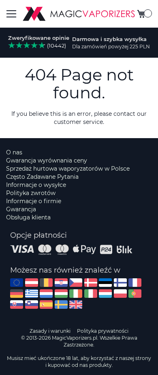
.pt (134, 293)
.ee (105, 282)
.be (46, 282)
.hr (61, 282)
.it (90, 293)
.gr (31, 293)
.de (16, 293)
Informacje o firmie (33, 201)
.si (31, 304)
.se (61, 304)
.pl (120, 293)
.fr (134, 282)
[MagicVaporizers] (79, 14)
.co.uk (75, 304)
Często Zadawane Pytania (42, 176)
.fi (120, 282)
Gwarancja (21, 209)
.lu (105, 293)
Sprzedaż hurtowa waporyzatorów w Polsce (68, 168)
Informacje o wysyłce (36, 185)
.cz (75, 282)
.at (31, 282)
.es (46, 304)
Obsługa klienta (28, 217)
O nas (14, 152)
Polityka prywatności (102, 331)
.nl (46, 293)
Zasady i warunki (50, 331)
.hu (61, 293)
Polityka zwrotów (31, 193)
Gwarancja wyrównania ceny (46, 160)
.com (16, 282)
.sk (16, 304)
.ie (75, 293)
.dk (90, 282)
